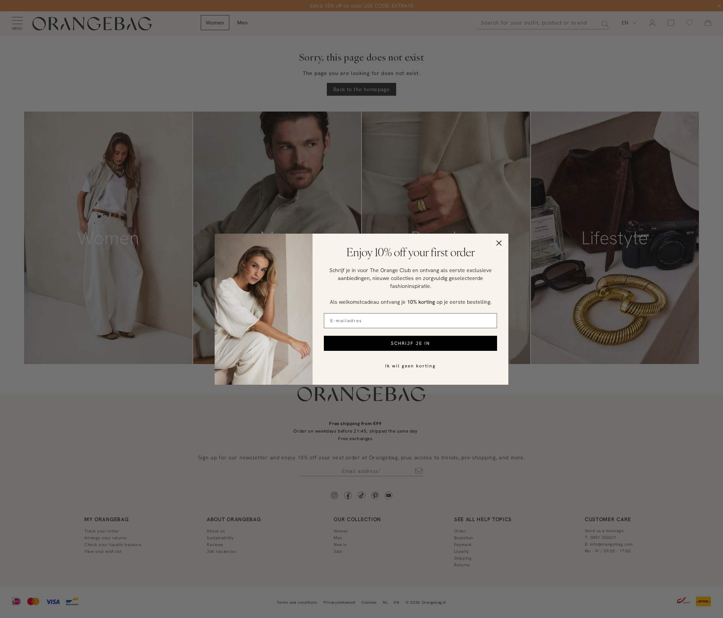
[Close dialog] (499, 243)
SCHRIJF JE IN (410, 343)
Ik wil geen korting (410, 366)
